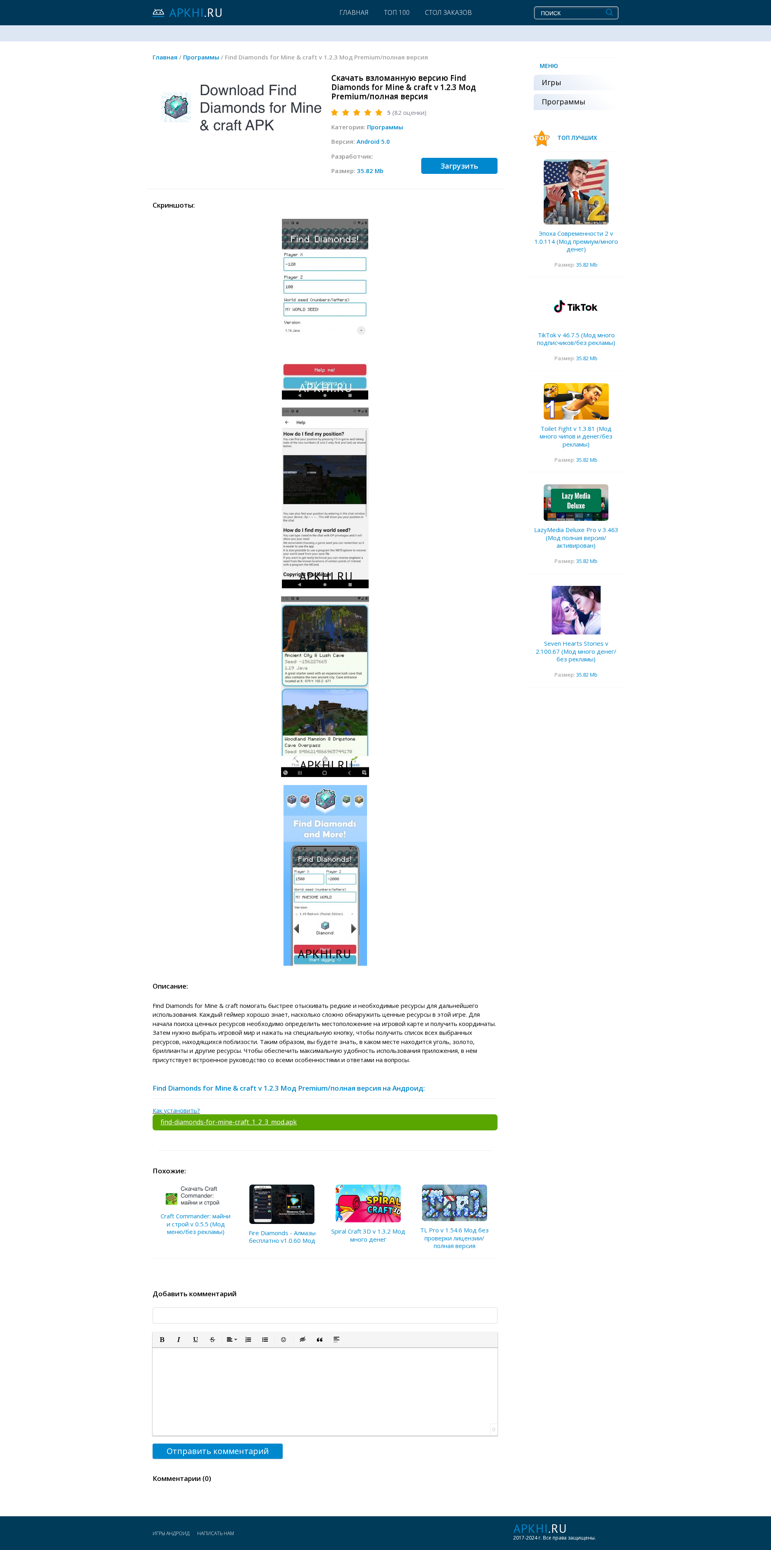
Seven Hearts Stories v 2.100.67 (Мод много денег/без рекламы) (576, 651)
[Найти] (609, 12)
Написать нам (215, 1533)
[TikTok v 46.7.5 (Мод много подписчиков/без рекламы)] (576, 308)
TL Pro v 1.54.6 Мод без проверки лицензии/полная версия (454, 1238)
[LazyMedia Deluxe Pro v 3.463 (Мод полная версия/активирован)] (576, 502)
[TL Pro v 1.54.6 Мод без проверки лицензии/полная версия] (454, 1203)
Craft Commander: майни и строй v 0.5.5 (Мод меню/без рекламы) (195, 1224)
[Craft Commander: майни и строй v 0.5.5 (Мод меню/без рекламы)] (195, 1196)
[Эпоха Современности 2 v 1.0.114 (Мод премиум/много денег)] (576, 191)
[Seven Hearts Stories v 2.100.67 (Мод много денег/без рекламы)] (576, 610)
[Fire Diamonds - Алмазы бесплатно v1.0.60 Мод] (281, 1204)
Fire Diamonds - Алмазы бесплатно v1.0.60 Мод (282, 1237)
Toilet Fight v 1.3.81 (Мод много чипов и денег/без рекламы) (576, 436)
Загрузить (459, 166)
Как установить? (176, 1110)
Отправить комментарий (218, 1451)
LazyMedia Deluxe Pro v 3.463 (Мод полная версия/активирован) (576, 537)
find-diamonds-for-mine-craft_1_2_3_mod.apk (229, 1122)
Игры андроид (171, 1533)
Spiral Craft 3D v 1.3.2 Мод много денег (368, 1235)
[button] (161, 1339)
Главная (354, 12)
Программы (385, 127)
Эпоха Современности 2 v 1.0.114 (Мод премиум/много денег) (576, 241)
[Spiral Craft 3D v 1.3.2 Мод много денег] (368, 1203)
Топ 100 (397, 12)
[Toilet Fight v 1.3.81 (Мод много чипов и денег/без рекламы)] (576, 401)
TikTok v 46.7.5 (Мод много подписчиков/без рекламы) (576, 339)
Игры (551, 82)
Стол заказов (448, 12)
